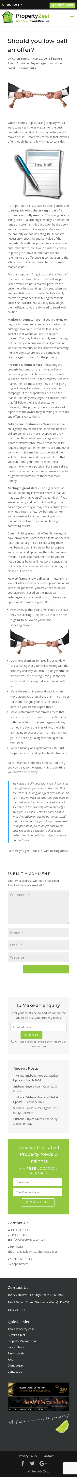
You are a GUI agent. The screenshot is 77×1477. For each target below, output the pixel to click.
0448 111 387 (18, 1235)
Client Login (63, 5)
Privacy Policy (28, 1456)
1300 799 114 (13, 5)
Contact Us (15, 1371)
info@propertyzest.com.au (27, 1239)
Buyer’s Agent (16, 1335)
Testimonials (16, 1353)
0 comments (27, 68)
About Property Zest (21, 1329)
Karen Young (20, 58)
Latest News (16, 1347)
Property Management (22, 1341)
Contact (48, 1456)
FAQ (10, 1359)
